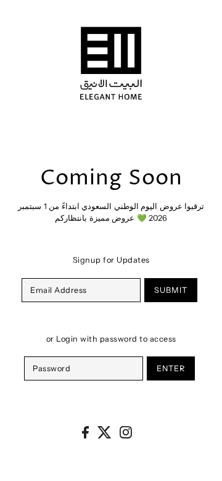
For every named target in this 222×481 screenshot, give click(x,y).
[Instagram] (126, 432)
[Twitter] (104, 432)
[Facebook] (85, 432)
